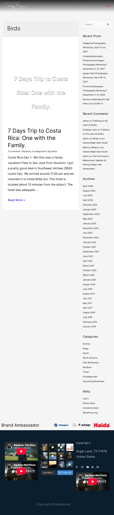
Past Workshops (91, 362)
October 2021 (89, 247)
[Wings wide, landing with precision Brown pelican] (44, 464)
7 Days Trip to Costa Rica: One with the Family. (34, 137)
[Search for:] (97, 24)
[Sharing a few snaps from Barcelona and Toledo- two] (44, 447)
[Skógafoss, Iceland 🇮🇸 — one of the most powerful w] (70, 464)
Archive (86, 344)
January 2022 (89, 242)
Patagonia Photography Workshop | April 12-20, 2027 (94, 47)
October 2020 (89, 270)
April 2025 (88, 200)
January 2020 (89, 279)
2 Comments (14, 151)
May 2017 (87, 303)
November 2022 (91, 237)
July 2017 (87, 298)
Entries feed (89, 403)
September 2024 (91, 214)
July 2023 (88, 232)
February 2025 (90, 204)
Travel (86, 372)
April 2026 (88, 186)
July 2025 (87, 195)
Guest (86, 353)
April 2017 (88, 307)
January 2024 (89, 223)
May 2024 (88, 218)
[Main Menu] (107, 6)
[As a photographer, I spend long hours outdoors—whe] (52, 447)
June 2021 (88, 256)
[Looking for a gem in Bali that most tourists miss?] (70, 455)
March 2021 (88, 265)
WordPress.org (90, 412)
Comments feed (91, 408)
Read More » (16, 200)
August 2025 (89, 190)
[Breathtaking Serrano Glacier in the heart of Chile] (44, 455)
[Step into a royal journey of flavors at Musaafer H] (61, 455)
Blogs (85, 348)
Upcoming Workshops (93, 381)
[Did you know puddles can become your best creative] (61, 447)
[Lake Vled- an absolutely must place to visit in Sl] (52, 455)
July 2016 (87, 317)
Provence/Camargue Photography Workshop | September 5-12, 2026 (95, 90)
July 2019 (87, 289)
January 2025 (89, 209)
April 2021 (88, 261)
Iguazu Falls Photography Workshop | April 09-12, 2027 (95, 77)
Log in (86, 398)
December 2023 (91, 228)
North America (90, 358)
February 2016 (90, 322)
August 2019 (89, 284)
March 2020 (89, 275)
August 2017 (89, 293)
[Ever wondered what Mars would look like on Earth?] (52, 464)
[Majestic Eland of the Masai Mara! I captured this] (70, 447)
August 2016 (89, 312)
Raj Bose (26, 151)
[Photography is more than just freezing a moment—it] (61, 464)
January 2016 (89, 326)
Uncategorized (39, 151)
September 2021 (91, 251)
